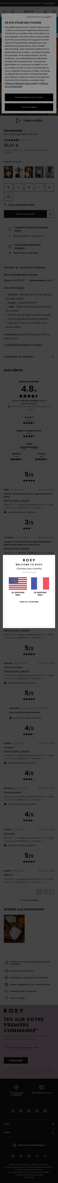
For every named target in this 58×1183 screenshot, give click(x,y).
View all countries (29, 601)
